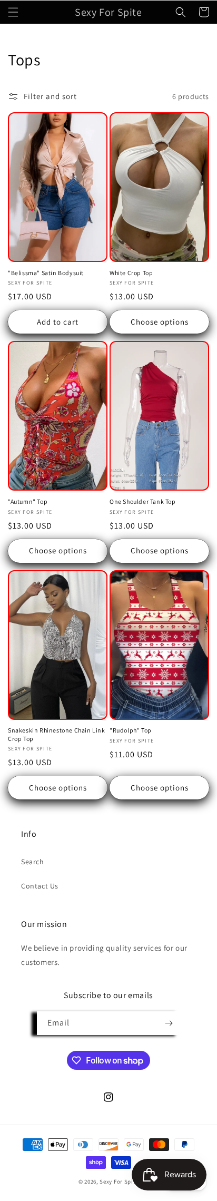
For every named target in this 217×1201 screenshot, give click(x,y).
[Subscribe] (168, 1023)
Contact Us (39, 886)
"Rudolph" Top (131, 730)
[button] (13, 12)
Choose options (160, 322)
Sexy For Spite (119, 1181)
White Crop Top (131, 273)
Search (32, 861)
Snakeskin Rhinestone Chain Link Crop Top (56, 734)
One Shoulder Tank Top (143, 501)
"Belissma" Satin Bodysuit (46, 273)
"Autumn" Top (27, 501)
